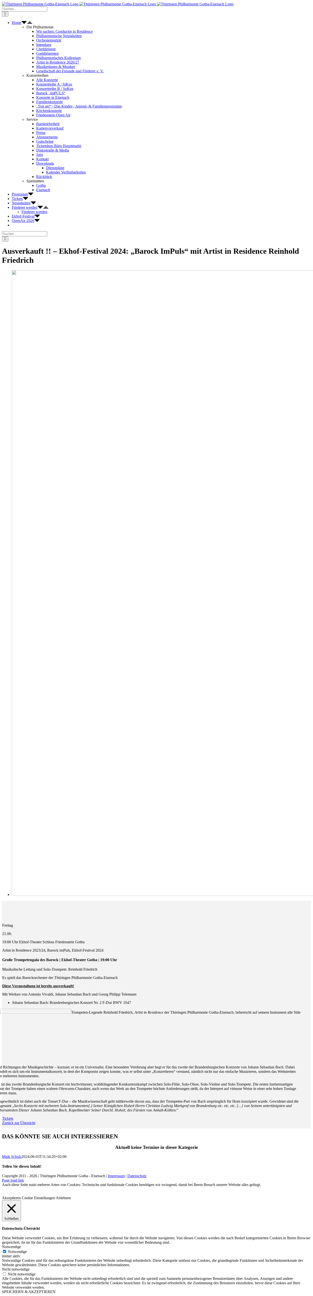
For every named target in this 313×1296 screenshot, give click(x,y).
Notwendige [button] (11, 1247)
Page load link (13, 1180)
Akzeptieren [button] (11, 1198)
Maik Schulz (12, 1156)
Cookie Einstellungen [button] (38, 1198)
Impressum (116, 1176)
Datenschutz (136, 1176)
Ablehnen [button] (63, 1198)
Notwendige (17, 1252)
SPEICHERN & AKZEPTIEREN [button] (29, 1292)
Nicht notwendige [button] (16, 1269)
